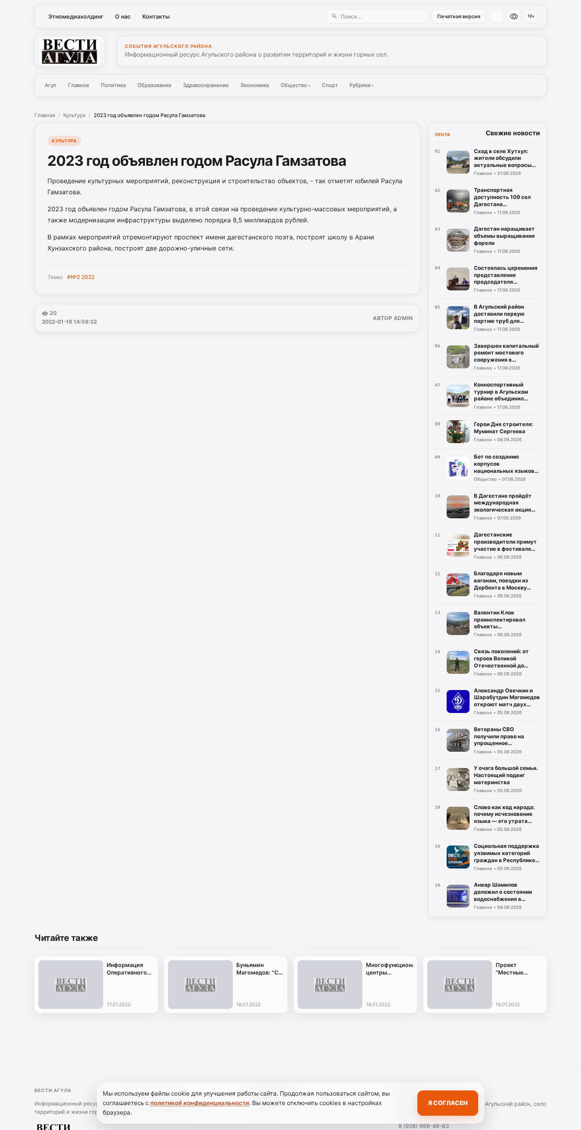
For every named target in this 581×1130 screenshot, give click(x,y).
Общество (295, 85)
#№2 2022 (80, 277)
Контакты (156, 16)
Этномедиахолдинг (76, 16)
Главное (78, 85)
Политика (113, 85)
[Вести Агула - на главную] (69, 51)
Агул (50, 85)
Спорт (330, 85)
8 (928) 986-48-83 (423, 1125)
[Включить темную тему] (496, 16)
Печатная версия (458, 16)
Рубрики (361, 85)
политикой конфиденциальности (199, 1103)
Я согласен (448, 1103)
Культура (74, 115)
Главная (44, 115)
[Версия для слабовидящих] (514, 16)
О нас (122, 16)
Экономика (254, 85)
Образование (155, 85)
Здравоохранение (206, 85)
